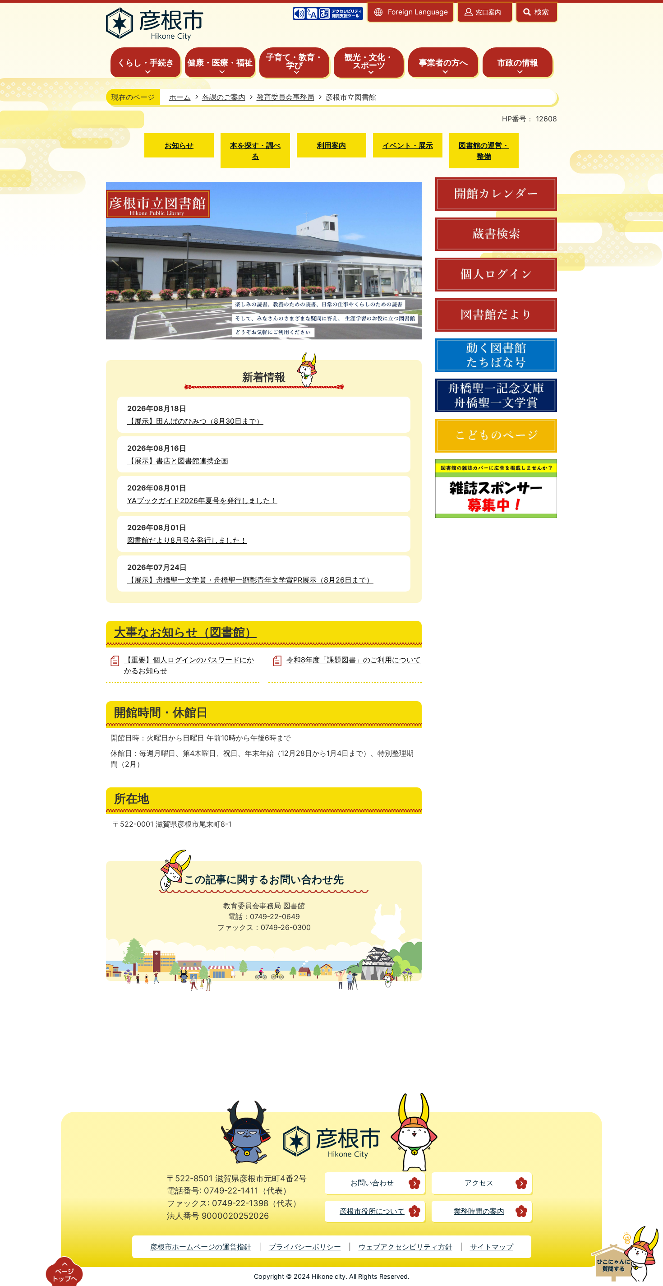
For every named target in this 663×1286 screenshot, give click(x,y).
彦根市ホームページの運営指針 (200, 1246)
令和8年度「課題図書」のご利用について (353, 659)
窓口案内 (488, 12)
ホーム (180, 97)
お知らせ (179, 145)
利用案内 (331, 145)
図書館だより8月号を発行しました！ (187, 540)
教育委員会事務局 (285, 97)
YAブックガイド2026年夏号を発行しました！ (202, 500)
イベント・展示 (407, 145)
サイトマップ (491, 1246)
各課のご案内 (223, 97)
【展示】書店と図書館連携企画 (177, 460)
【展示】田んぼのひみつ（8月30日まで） (195, 421)
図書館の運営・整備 (484, 151)
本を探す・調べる (255, 151)
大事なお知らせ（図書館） (185, 632)
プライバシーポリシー (305, 1246)
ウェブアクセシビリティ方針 (405, 1246)
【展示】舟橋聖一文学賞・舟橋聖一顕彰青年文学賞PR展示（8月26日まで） (250, 579)
